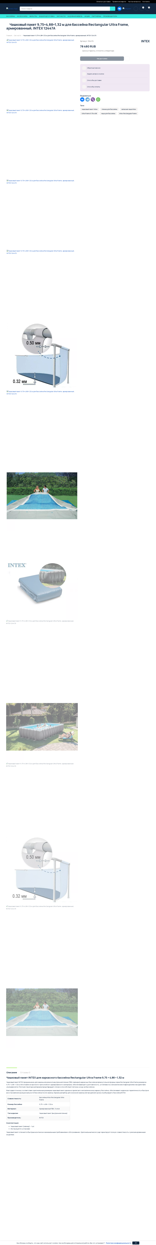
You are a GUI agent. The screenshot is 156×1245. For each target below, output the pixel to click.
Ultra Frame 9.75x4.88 (89, 113)
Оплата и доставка (103, 1)
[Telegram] (87, 99)
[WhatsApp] (98, 99)
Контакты (146, 1)
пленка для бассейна (109, 109)
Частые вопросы (134, 1)
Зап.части (17, 35)
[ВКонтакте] (82, 99)
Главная (9, 35)
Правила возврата (119, 1)
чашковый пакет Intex (90, 109)
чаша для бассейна (108, 113)
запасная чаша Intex (128, 109)
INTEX (145, 41)
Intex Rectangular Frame (128, 113)
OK (136, 1243)
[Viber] (93, 99)
